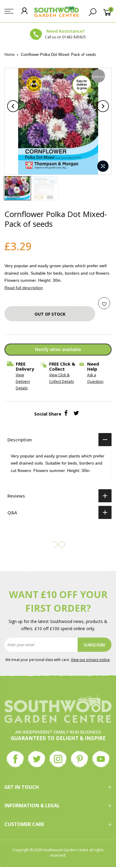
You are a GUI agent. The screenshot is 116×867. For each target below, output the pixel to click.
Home (9, 54)
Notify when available (58, 349)
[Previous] (13, 106)
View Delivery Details (23, 381)
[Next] (103, 106)
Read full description (23, 287)
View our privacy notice (90, 659)
